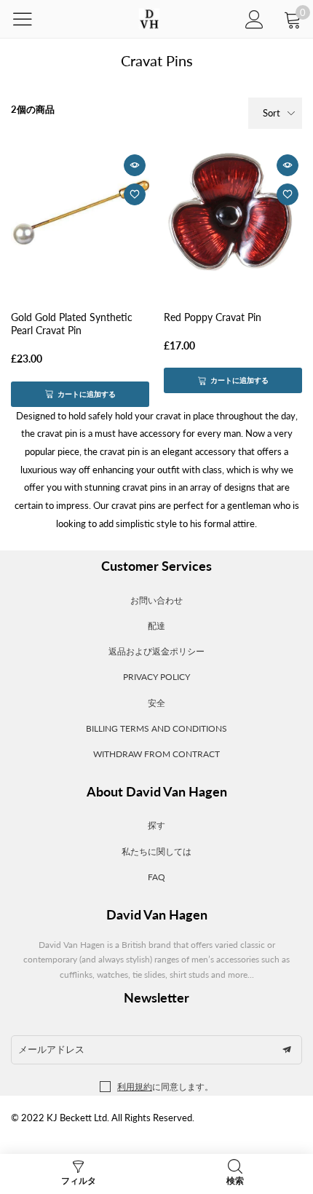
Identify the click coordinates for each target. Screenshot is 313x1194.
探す (156, 825)
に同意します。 (165, 1086)
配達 (156, 625)
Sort (271, 113)
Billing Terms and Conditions (156, 728)
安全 (156, 702)
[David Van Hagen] (149, 19)
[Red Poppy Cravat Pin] (233, 212)
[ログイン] (254, 19)
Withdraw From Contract (156, 753)
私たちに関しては (156, 851)
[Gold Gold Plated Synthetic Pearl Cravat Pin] (80, 212)
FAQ (156, 876)
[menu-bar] (31, 19)
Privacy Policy (156, 676)
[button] (287, 1049)
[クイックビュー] (135, 165)
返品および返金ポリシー (156, 651)
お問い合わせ (156, 600)
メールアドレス (51, 1049)
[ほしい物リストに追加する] (135, 194)
